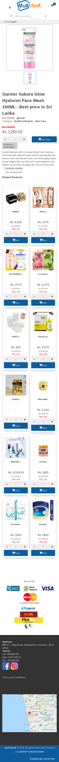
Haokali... (16, 399)
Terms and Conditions (14, 677)
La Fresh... (43, 462)
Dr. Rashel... (16, 524)
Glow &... (43, 212)
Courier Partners (29, 603)
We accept (29, 581)
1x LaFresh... (43, 274)
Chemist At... (43, 337)
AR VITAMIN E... (16, 274)
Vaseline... (43, 524)
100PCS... (16, 337)
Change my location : (43, 759)
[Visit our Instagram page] (14, 665)
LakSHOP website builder (31, 751)
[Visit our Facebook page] (6, 665)
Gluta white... (43, 399)
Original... (16, 212)
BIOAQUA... (16, 462)
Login (13, 21)
